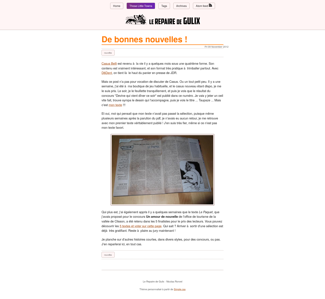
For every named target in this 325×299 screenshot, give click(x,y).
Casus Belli (109, 63)
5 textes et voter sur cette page (140, 226)
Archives (181, 6)
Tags (164, 6)
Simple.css (180, 289)
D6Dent (107, 72)
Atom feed (202, 6)
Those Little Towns (140, 6)
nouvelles (108, 52)
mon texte (115, 105)
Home (116, 6)
